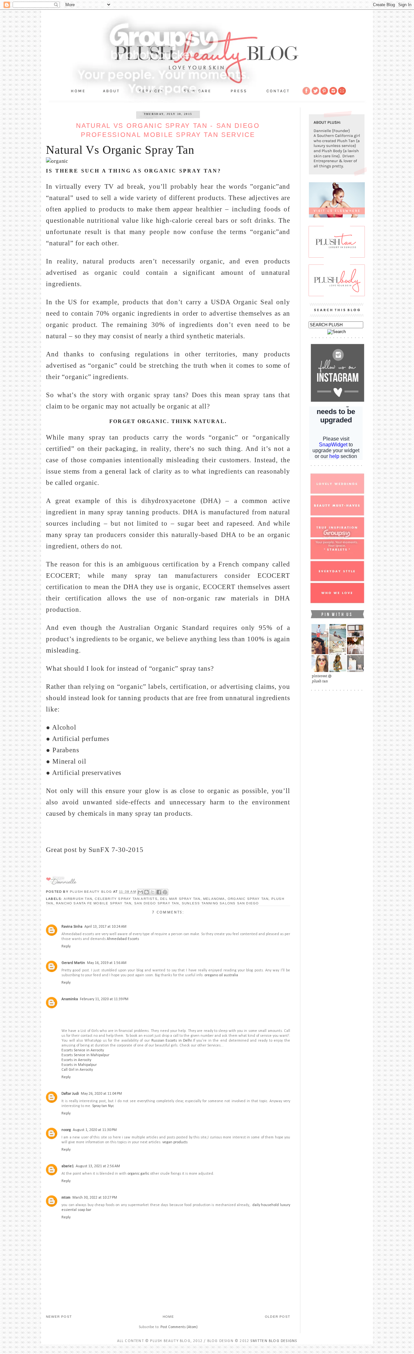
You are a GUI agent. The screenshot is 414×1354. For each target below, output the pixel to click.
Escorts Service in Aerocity (82, 1050)
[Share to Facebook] (159, 892)
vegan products (175, 1142)
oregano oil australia (221, 975)
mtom (66, 1198)
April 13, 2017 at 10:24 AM (105, 927)
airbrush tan (78, 899)
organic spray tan (248, 899)
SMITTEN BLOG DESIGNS (273, 1341)
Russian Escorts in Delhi (171, 1041)
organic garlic (138, 1174)
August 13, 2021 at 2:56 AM (98, 1166)
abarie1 (67, 1166)
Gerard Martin (73, 963)
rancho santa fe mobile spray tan (93, 903)
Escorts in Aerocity (76, 1060)
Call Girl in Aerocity (77, 1070)
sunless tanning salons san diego (220, 903)
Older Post (277, 1316)
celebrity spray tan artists (126, 899)
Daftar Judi (70, 1094)
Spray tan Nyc (103, 1106)
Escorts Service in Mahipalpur (85, 1055)
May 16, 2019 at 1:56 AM (106, 963)
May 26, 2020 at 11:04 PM (101, 1094)
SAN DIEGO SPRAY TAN (156, 903)
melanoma (214, 899)
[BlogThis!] (146, 892)
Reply (66, 946)
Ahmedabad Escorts (123, 939)
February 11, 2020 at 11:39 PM (104, 999)
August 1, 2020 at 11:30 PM (95, 1130)
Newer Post (59, 1316)
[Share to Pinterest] (165, 892)
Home (168, 1316)
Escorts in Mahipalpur (79, 1065)
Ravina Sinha (71, 927)
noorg (66, 1130)
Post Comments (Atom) (179, 1327)
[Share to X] (152, 892)
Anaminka (69, 999)
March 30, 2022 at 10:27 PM (94, 1198)
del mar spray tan (180, 899)
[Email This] (140, 892)
